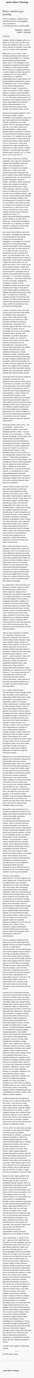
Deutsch (27, 30)
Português (27, 32)
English (19, 32)
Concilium (23, 21)
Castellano (18, 30)
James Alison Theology (17, 2)
